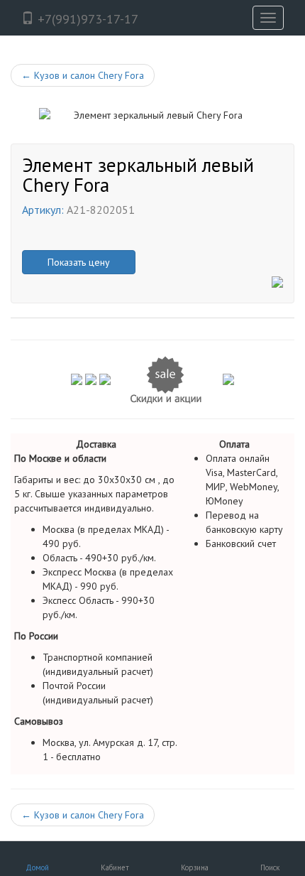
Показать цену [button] (79, 262)
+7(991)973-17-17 (86, 19)
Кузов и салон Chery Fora (82, 75)
